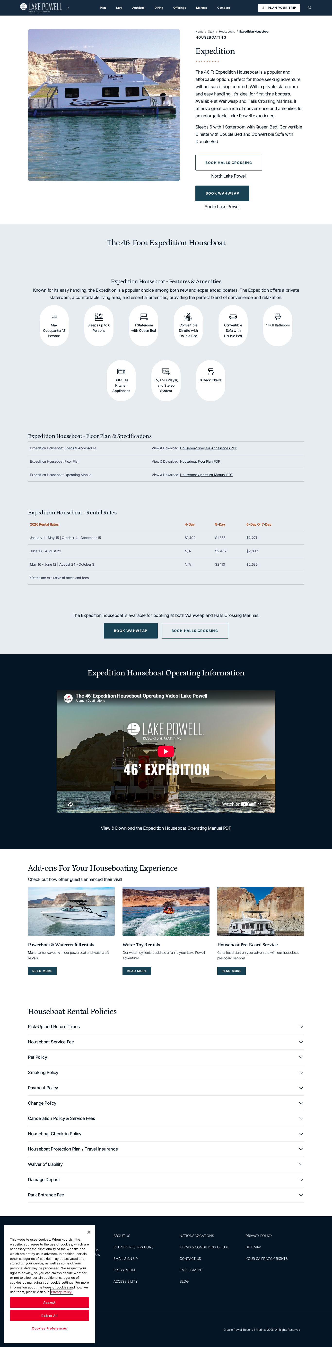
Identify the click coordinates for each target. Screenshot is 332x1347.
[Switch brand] (68, 8)
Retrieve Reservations (134, 1247)
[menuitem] (103, 8)
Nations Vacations (197, 1236)
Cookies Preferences (49, 1328)
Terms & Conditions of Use (204, 1247)
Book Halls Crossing (228, 163)
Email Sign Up (126, 1258)
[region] (166, 461)
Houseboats (227, 31)
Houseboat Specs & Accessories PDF (208, 448)
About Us (122, 1236)
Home (199, 31)
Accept (49, 1302)
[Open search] (310, 8)
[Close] (89, 1232)
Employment (191, 1270)
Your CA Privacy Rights (267, 1258)
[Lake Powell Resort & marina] (41, 7)
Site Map (253, 1247)
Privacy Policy (259, 1236)
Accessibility (125, 1281)
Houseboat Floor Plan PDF (200, 461)
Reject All (49, 1315)
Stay (211, 31)
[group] (104, 105)
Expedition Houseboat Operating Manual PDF (187, 828)
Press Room (124, 1270)
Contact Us (190, 1258)
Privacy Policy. (61, 1292)
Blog (184, 1281)
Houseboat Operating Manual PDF (206, 475)
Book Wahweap (222, 193)
